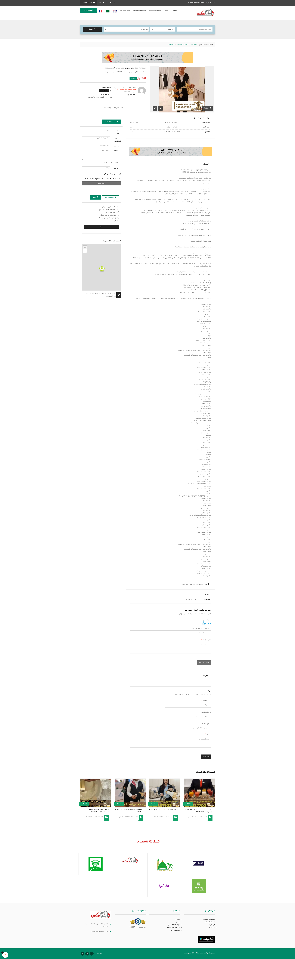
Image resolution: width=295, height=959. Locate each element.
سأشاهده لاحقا (109, 197)
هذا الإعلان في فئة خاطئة (108, 215)
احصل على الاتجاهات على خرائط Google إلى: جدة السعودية (99, 295)
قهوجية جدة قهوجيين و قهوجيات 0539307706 (125, 68)
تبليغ (101, 226)
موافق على (108, 174)
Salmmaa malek (130, 87)
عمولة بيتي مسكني (209, 919)
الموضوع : (117, 146)
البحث (91, 29)
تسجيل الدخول (87, 3)
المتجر (166, 10)
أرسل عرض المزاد (204, 662)
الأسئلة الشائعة (209, 922)
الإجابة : (116, 168)
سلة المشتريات (125, 10)
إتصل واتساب (104, 94)
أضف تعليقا (206, 756)
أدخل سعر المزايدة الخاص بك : (201, 628)
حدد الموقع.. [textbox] (144, 29)
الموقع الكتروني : (206, 724)
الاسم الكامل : (116, 132)
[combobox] (126, 29)
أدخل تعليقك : (206, 640)
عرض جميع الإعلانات (129, 95)
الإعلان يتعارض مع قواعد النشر (106, 218)
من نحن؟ (212, 925)
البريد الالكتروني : (205, 712)
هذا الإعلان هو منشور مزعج (108, 210)
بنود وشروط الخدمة (139, 10)
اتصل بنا (212, 928)
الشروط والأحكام (105, 174)
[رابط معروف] (138, 921)
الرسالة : (116, 151)
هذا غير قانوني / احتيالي (109, 207)
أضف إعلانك (88, 10)
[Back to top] (7, 944)
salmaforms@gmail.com (98, 97)
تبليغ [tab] (94, 197)
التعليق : (208, 734)
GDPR (109, 179)
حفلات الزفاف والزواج (205, 44)
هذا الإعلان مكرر (111, 212)
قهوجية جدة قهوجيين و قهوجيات (192, 584)
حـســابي (174, 10)
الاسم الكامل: (206, 701)
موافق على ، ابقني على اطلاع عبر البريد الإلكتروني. (100, 179)
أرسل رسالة (101, 183)
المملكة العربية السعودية (113, 72)
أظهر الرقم (103, 90)
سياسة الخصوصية (155, 10)
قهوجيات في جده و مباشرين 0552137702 (95, 810)
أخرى (115, 221)
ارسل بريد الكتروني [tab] (110, 121)
